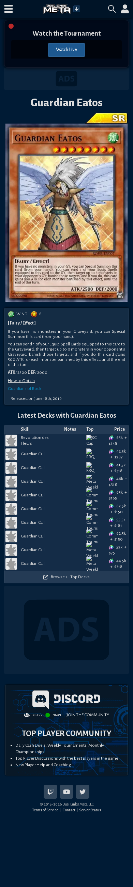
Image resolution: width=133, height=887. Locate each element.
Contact (68, 810)
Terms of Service (45, 810)
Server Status (90, 810)
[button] (8, 8)
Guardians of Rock (24, 388)
